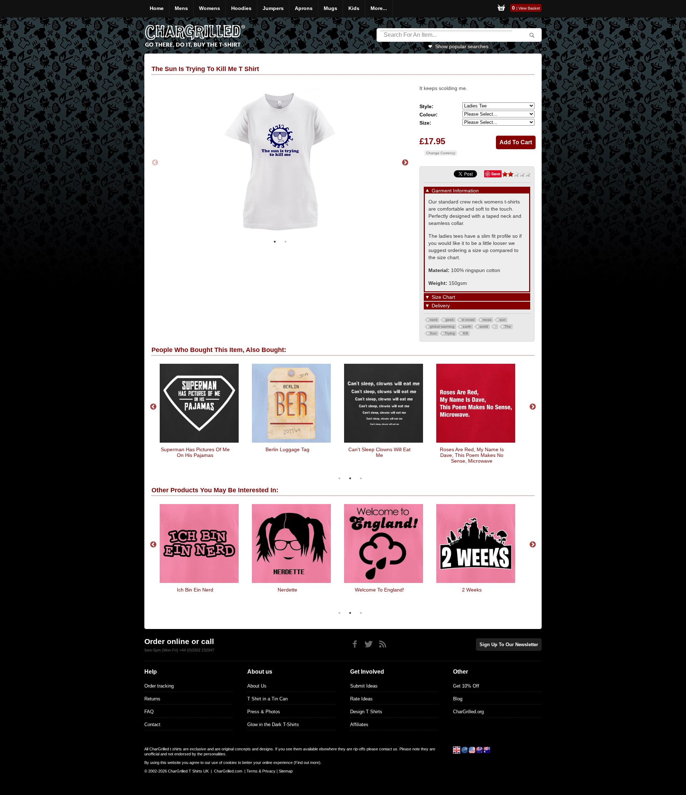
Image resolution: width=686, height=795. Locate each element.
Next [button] (405, 162)
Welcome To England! (379, 590)
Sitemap (286, 771)
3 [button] (360, 478)
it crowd (468, 320)
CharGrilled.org (468, 711)
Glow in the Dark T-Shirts (273, 724)
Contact (152, 724)
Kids (353, 8)
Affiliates (359, 724)
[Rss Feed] (382, 644)
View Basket (529, 8)
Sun (433, 333)
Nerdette (287, 590)
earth (467, 326)
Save (495, 173)
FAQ (149, 711)
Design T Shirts (366, 711)
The (507, 326)
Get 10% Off (466, 686)
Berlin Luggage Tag (287, 449)
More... (379, 8)
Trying (450, 333)
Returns (152, 698)
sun (502, 320)
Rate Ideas (361, 698)
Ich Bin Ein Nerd (195, 590)
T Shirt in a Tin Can (267, 698)
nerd (433, 320)
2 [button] (285, 241)
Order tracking (159, 686)
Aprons (304, 8)
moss (487, 320)
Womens (209, 8)
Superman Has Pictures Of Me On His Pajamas (195, 452)
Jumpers (273, 8)
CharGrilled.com (228, 771)
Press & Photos (263, 711)
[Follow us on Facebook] (354, 644)
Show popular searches (461, 46)
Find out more (307, 762)
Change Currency (440, 153)
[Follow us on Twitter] (368, 644)
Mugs (330, 8)
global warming (442, 326)
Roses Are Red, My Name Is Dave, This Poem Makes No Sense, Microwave (472, 455)
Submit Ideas (364, 686)
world (483, 326)
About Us (257, 686)
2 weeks (472, 590)
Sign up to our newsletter (508, 644)
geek (450, 320)
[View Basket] (501, 8)
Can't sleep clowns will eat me (379, 452)
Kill (465, 333)
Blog (457, 698)
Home (157, 8)
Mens (181, 8)
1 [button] (274, 241)
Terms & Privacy (261, 771)
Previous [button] (155, 162)
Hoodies (241, 8)
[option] (280, 162)
